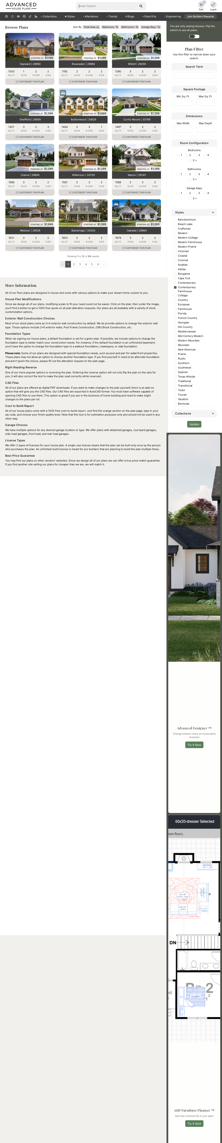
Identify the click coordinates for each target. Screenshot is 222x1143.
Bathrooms (127, 27)
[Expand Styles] (213, 212)
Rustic (182, 358)
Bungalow (184, 273)
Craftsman (184, 228)
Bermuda (183, 403)
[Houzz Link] (36, 16)
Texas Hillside (186, 376)
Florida (182, 313)
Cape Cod (184, 278)
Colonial (183, 260)
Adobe (182, 269)
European (184, 304)
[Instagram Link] (12, 16)
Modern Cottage (188, 237)
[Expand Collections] (213, 413)
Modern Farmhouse (190, 242)
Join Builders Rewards (200, 16)
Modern (182, 233)
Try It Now (194, 745)
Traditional (184, 381)
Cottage (183, 295)
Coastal (182, 255)
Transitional (185, 385)
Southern (183, 363)
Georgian (183, 322)
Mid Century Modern (190, 336)
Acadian (183, 264)
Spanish (183, 372)
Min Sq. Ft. (183, 96)
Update (194, 424)
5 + (195, 160)
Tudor (181, 390)
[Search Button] (140, 6)
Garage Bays (148, 27)
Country (183, 300)
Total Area (89, 27)
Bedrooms (108, 27)
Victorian (183, 251)
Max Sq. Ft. (205, 96)
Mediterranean (187, 331)
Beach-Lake (185, 224)
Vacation (183, 399)
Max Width (183, 123)
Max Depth (205, 123)
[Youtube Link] (18, 16)
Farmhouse (185, 309)
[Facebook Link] (24, 16)
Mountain (183, 345)
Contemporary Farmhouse (187, 289)
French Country (187, 318)
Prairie (182, 354)
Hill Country (185, 327)
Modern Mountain (189, 340)
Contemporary (187, 282)
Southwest (184, 367)
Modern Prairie (187, 246)
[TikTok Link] (30, 16)
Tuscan (182, 394)
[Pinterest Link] (6, 16)
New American (187, 349)
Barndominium (187, 219)
